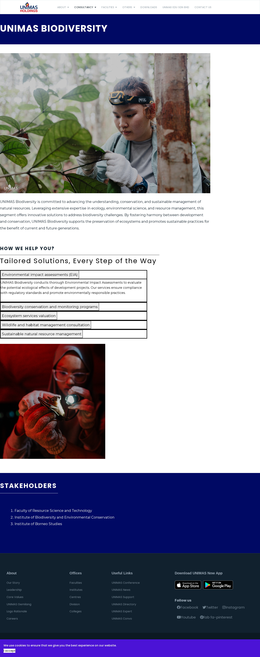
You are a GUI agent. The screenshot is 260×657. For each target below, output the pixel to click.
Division (75, 604)
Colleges (76, 611)
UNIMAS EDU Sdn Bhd (176, 7)
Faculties (76, 583)
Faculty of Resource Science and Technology (53, 510)
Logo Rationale (17, 611)
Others (127, 7)
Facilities (108, 7)
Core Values (15, 597)
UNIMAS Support (123, 597)
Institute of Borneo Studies (38, 524)
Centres (75, 597)
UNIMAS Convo (122, 619)
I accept (9, 651)
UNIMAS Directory (124, 604)
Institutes (76, 590)
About (61, 7)
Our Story (13, 583)
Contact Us (203, 7)
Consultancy (83, 7)
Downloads (148, 7)
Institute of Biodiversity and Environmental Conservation (64, 517)
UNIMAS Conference (126, 583)
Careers (12, 619)
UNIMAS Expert (122, 611)
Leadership (14, 590)
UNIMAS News (121, 590)
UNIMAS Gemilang (19, 604)
